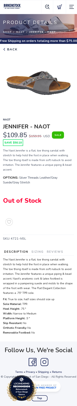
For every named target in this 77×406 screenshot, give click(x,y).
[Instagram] (44, 362)
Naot (20, 32)
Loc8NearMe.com (39, 389)
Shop (7, 32)
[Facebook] (32, 362)
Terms (19, 372)
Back (12, 49)
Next (68, 82)
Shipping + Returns (50, 372)
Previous (9, 82)
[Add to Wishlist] (9, 222)
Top (39, 398)
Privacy (30, 372)
